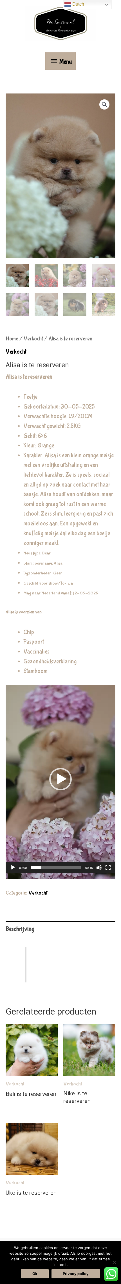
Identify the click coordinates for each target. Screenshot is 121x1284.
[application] (60, 782)
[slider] (56, 867)
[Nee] (114, 1262)
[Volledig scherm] (108, 867)
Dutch (77, 4)
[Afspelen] (13, 867)
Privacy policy (76, 1273)
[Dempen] (99, 867)
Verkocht (33, 339)
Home (12, 339)
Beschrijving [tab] (20, 929)
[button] (104, 104)
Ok (34, 1273)
